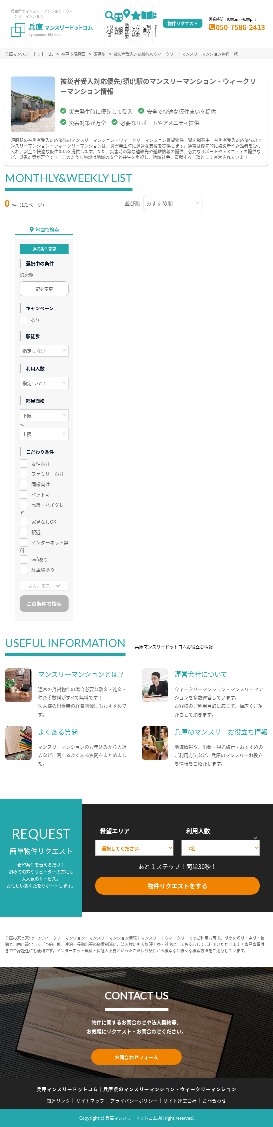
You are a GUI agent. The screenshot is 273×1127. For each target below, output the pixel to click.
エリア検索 (110, 31)
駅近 (36, 532)
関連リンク (59, 1100)
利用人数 (198, 830)
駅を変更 (44, 289)
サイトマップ (90, 1100)
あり (35, 320)
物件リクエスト (182, 23)
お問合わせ (214, 1100)
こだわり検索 (136, 31)
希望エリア (115, 830)
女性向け (40, 463)
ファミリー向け (47, 473)
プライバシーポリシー (134, 1100)
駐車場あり (43, 569)
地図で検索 (47, 229)
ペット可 (40, 494)
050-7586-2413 (240, 27)
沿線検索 (119, 31)
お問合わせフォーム (136, 1057)
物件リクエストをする (177, 885)
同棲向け (40, 484)
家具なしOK (43, 521)
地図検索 (127, 31)
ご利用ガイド (147, 31)
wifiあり (39, 559)
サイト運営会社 (180, 1100)
